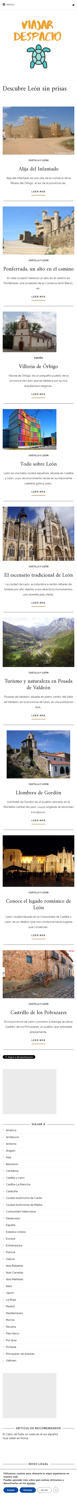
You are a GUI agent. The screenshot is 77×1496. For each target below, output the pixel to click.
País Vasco (12, 1333)
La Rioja (11, 1299)
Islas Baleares (14, 1265)
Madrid (10, 1306)
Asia (8, 1157)
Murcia (10, 1320)
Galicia (10, 1259)
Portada (11, 1347)
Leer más (38, 191)
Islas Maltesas (14, 1279)
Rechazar (27, 1490)
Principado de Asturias (20, 1353)
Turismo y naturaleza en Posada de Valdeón (38, 685)
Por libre (11, 1340)
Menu (10, 4)
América (11, 1130)
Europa (10, 1238)
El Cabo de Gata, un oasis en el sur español (30, 1434)
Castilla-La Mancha (18, 1184)
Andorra (11, 1143)
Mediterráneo (14, 1313)
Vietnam (11, 1360)
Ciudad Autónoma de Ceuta (24, 1198)
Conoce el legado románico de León (38, 905)
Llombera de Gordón (38, 793)
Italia (9, 1286)
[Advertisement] (29, 1091)
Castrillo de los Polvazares (39, 1013)
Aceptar (11, 1490)
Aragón (10, 1150)
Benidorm (12, 1164)
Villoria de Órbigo (38, 367)
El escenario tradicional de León (38, 575)
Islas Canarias (14, 1272)
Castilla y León (38, 160)
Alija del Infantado (39, 169)
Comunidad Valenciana (21, 1211)
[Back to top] (69, 1488)
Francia (10, 1252)
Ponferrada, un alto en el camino (38, 269)
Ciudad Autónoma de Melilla (24, 1204)
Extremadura (14, 1245)
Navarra (11, 1326)
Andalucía (12, 1137)
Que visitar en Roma (15, 1438)
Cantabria (12, 1171)
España (38, 358)
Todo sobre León (38, 464)
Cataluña (12, 1191)
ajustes (31, 1483)
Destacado (13, 1218)
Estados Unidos (16, 1232)
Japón (10, 1292)
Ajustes (44, 1490)
